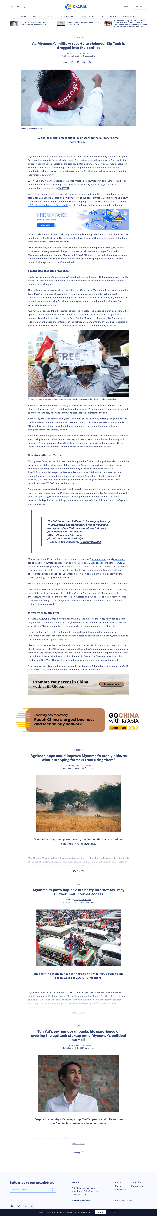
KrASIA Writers (82, 53)
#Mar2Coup (46, 479)
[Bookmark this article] (95, 56)
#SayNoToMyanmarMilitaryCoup (45, 472)
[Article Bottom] (78, 684)
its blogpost (110, 314)
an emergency (60, 276)
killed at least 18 (67, 160)
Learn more (87, 1212)
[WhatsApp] (89, 62)
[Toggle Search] (25, 6)
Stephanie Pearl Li (83, 765)
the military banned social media (52, 180)
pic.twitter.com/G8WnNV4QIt (65, 538)
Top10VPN (63, 188)
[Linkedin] (84, 62)
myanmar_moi (98, 559)
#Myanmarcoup (99, 472)
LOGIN (126, 7)
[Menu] (12, 6)
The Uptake (83, 1168)
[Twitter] (78, 62)
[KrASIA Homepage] (76, 7)
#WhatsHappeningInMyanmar (65, 535)
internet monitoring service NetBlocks (80, 669)
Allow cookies (100, 1212)
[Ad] (78, 720)
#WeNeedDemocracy (74, 472)
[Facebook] (72, 62)
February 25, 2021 (90, 541)
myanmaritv (119, 559)
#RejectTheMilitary (103, 468)
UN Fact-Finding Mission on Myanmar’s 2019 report (93, 318)
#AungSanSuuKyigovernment (76, 468)
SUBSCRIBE (140, 7)
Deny (113, 1212)
